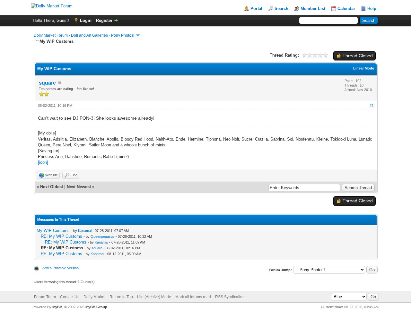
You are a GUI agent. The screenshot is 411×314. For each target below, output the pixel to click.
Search (281, 8)
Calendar (346, 8)
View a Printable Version (60, 268)
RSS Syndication (230, 297)
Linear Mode (363, 68)
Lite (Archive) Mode (154, 297)
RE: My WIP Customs (61, 236)
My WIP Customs (53, 230)
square (47, 83)
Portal (256, 8)
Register (104, 20)
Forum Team (45, 297)
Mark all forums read (193, 297)
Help (371, 8)
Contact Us (69, 297)
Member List (313, 8)
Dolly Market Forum (51, 35)
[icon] (43, 162)
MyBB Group (96, 307)
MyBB (57, 307)
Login (86, 20)
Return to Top (121, 297)
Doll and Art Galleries (89, 35)
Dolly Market (94, 297)
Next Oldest (51, 186)
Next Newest (79, 186)
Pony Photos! (122, 35)
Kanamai (85, 231)
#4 (371, 105)
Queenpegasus (103, 236)
